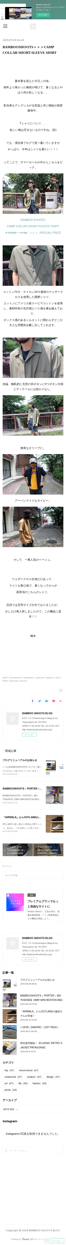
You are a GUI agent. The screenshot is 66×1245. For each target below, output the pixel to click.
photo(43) (23, 681)
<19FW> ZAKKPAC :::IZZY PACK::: (39, 1027)
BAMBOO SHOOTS (33, 220)
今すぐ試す (43, 15)
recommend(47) (15, 677)
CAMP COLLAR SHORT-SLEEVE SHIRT (33, 226)
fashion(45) (13, 681)
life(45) (5, 681)
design (53, 1076)
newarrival (13, 1076)
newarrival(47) (28, 677)
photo (11, 1089)
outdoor (34, 1076)
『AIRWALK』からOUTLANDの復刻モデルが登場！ (32, 817)
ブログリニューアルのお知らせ (20, 760)
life (23, 1083)
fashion (40, 1083)
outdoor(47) (40, 677)
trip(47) (5, 677)
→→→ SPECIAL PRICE (33, 233)
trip (9, 1070)
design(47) (50, 677)
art (9, 1083)
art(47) (58, 677)
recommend (28, 1070)
